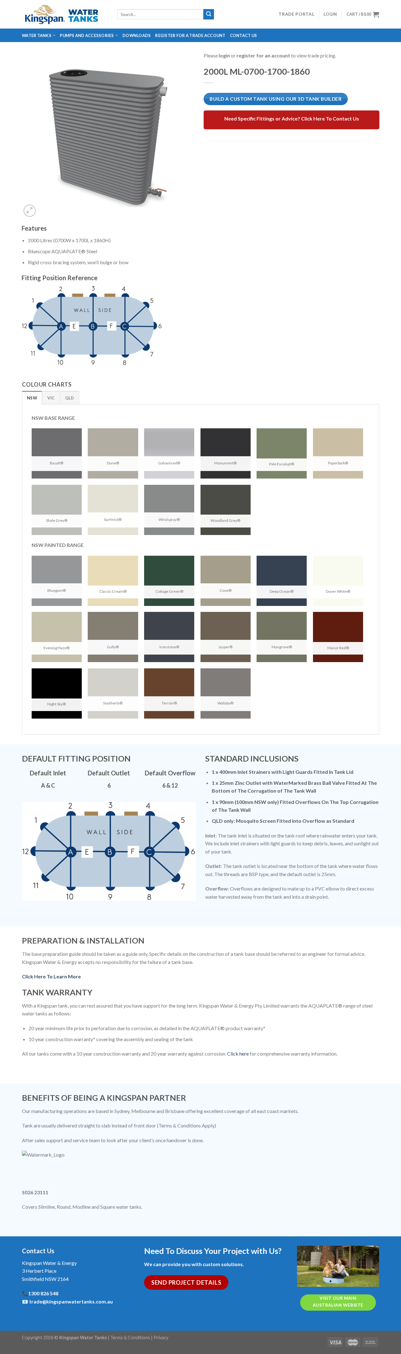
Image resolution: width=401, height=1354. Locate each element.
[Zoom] (29, 211)
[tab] (32, 397)
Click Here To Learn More (51, 976)
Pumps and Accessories (87, 35)
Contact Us (243, 35)
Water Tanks (36, 35)
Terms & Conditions (130, 1337)
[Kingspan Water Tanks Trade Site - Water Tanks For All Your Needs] (65, 14)
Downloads (136, 35)
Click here (238, 1054)
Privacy (161, 1337)
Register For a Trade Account (190, 35)
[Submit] (208, 14)
